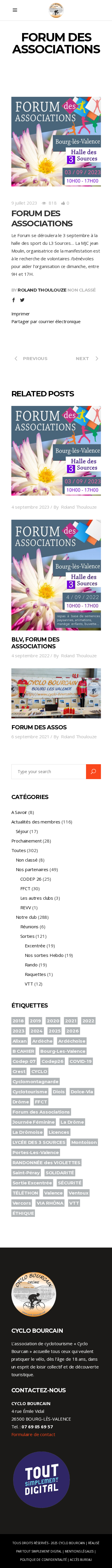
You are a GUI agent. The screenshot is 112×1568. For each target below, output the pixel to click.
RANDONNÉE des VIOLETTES (47, 1162)
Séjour (22, 831)
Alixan (20, 1041)
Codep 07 (24, 1061)
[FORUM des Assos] (56, 693)
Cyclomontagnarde (36, 1081)
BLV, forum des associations (35, 643)
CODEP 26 (31, 879)
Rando (31, 965)
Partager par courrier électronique (46, 321)
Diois (59, 1091)
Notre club (26, 917)
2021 (70, 1021)
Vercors (22, 1203)
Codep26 (53, 1061)
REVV (25, 907)
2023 (18, 1031)
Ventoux (78, 1193)
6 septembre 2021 (30, 736)
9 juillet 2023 (24, 203)
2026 (72, 1031)
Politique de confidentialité (43, 1560)
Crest (19, 1071)
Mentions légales (79, 1551)
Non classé (81, 290)
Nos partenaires (32, 869)
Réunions (29, 926)
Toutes (18, 850)
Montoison (84, 1142)
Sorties (27, 936)
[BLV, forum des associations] (56, 575)
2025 (54, 1031)
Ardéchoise (71, 1041)
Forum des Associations (41, 1112)
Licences (59, 1132)
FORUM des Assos (39, 727)
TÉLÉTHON (26, 1193)
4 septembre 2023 (30, 507)
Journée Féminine (34, 1122)
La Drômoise (28, 1132)
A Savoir (19, 812)
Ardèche (42, 1041)
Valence (53, 1193)
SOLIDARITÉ (60, 1172)
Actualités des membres (36, 822)
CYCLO (39, 1071)
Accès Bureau (81, 1560)
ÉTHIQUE (23, 1213)
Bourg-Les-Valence (62, 1051)
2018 (18, 1021)
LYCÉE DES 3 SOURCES (39, 1142)
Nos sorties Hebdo (44, 955)
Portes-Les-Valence (36, 1152)
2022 (88, 1021)
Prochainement (26, 841)
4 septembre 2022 (30, 655)
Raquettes (35, 974)
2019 (35, 1021)
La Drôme (72, 1122)
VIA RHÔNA (50, 1203)
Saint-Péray (26, 1172)
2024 (36, 1031)
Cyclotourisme (30, 1091)
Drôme (21, 1102)
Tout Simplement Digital (42, 1551)
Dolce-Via (82, 1091)
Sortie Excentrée (32, 1183)
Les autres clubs (36, 898)
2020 (53, 1021)
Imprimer (20, 314)
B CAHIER (24, 1051)
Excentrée (35, 946)
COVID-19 (81, 1061)
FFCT (25, 888)
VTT (29, 984)
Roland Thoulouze (42, 290)
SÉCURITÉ (70, 1183)
